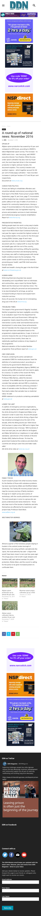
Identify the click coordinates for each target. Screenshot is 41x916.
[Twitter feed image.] (20, 799)
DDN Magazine (12, 764)
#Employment (32, 769)
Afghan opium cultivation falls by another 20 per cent (8, 615)
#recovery (30, 773)
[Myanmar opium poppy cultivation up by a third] (27, 582)
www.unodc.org (16, 181)
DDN (5, 140)
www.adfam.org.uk (8, 512)
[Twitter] (9, 634)
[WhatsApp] (18, 634)
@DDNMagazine (23, 764)
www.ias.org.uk (24, 449)
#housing (17, 769)
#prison (31, 767)
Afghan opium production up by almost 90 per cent (8, 592)
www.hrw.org (21, 302)
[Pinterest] (13, 634)
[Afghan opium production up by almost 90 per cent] (10, 582)
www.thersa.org (14, 217)
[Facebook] (4, 634)
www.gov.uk (32, 349)
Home (3, 126)
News (8, 126)
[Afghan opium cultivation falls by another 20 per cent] (10, 605)
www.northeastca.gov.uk (12, 270)
